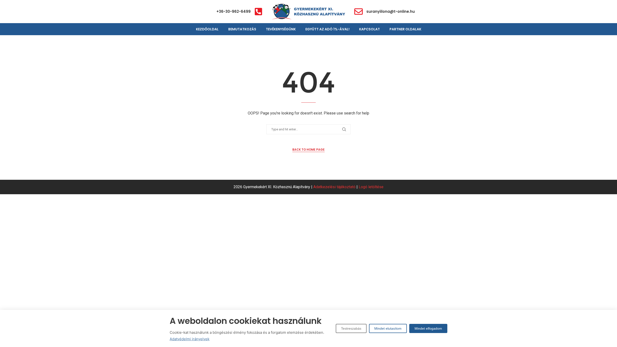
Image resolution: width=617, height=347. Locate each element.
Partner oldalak (405, 29)
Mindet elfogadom (428, 328)
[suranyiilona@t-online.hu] (358, 11)
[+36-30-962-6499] (258, 11)
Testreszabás (351, 328)
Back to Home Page (308, 149)
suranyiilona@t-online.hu (390, 11)
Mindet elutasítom (388, 328)
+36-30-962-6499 (233, 11)
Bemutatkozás (242, 29)
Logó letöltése (371, 187)
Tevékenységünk (281, 29)
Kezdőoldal (207, 29)
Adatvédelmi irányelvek (189, 339)
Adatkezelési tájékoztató (334, 187)
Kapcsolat (369, 29)
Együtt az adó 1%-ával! (327, 29)
